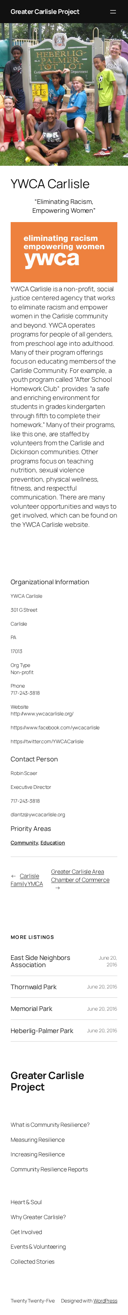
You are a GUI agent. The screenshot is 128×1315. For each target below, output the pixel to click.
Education (53, 842)
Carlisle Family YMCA (27, 880)
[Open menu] (113, 11)
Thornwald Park (34, 986)
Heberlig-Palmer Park (42, 1030)
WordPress (105, 1300)
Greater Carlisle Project (45, 11)
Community (24, 842)
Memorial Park (31, 1008)
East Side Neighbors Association (40, 961)
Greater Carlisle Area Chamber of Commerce (80, 876)
